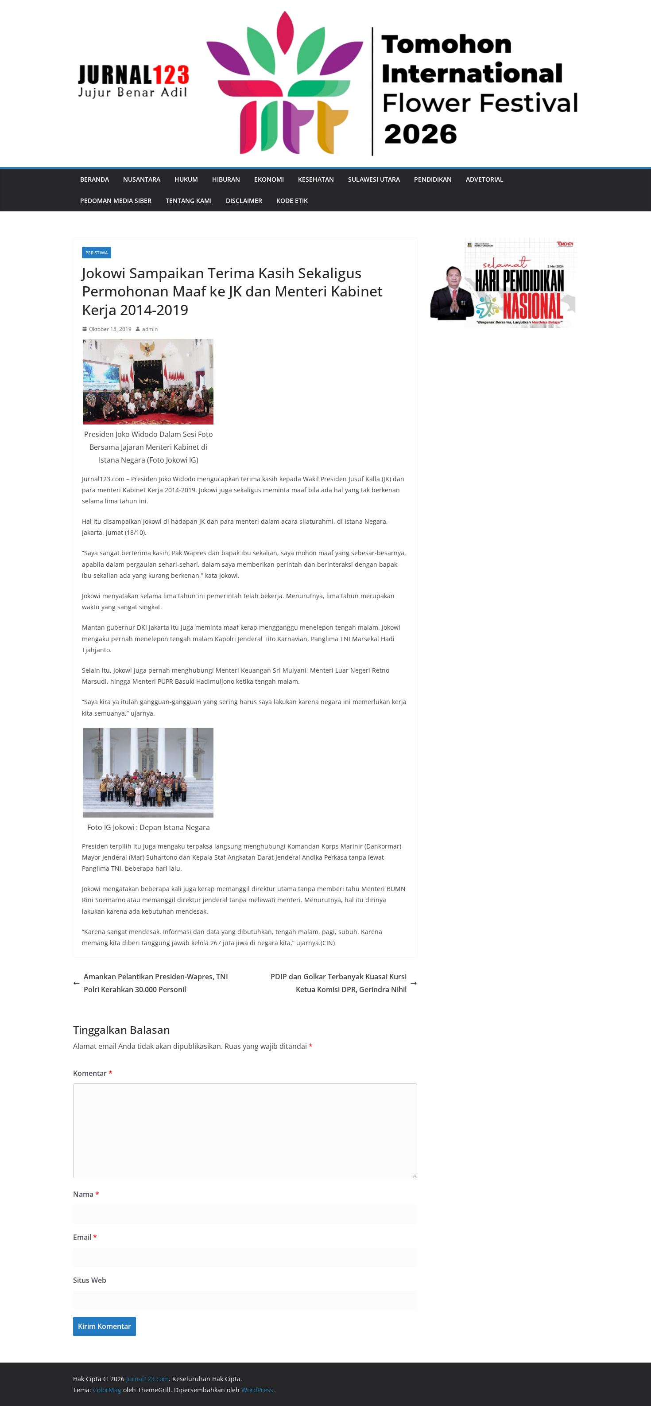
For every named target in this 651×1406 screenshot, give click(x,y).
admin (150, 329)
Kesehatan (316, 179)
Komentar (92, 1073)
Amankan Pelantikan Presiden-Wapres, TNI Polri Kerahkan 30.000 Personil (156, 983)
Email (85, 1237)
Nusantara (141, 179)
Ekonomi (269, 179)
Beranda (94, 179)
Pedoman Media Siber (115, 200)
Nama (86, 1194)
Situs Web (89, 1280)
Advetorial (485, 179)
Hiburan (226, 179)
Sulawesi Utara (374, 179)
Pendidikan (433, 179)
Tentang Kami (189, 200)
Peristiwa (96, 252)
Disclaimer (244, 200)
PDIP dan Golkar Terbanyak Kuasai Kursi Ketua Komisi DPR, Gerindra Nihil (339, 983)
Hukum (186, 179)
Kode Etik (292, 200)
